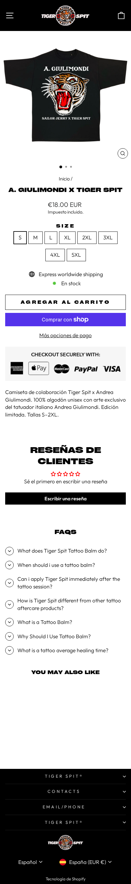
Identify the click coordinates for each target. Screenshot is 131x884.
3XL (108, 237)
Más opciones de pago (65, 335)
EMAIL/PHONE (64, 807)
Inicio (64, 179)
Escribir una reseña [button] (65, 498)
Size (65, 226)
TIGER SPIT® (64, 776)
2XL (87, 237)
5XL (76, 255)
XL (67, 237)
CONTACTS (64, 791)
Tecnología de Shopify (66, 878)
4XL (55, 255)
